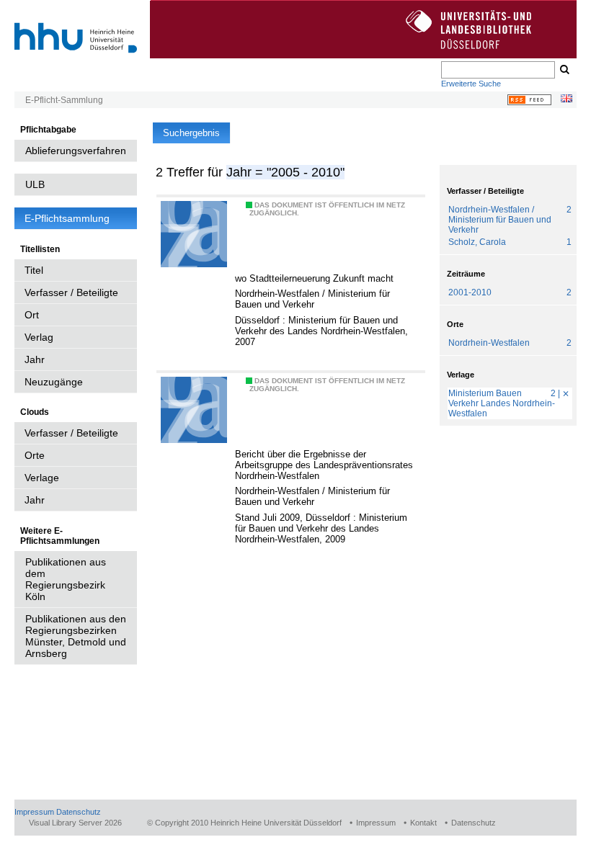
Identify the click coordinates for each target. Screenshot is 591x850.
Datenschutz (78, 812)
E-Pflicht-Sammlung (64, 100)
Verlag (39, 337)
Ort (32, 315)
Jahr (35, 359)
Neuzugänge (54, 382)
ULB (35, 184)
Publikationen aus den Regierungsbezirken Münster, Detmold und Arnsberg (75, 636)
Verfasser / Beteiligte (71, 292)
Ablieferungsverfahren (75, 150)
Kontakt (423, 822)
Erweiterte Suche (471, 83)
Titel (34, 270)
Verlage (42, 477)
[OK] (563, 70)
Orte (35, 455)
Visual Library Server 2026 (75, 822)
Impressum (34, 812)
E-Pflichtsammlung (67, 218)
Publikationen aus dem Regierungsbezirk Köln (65, 579)
